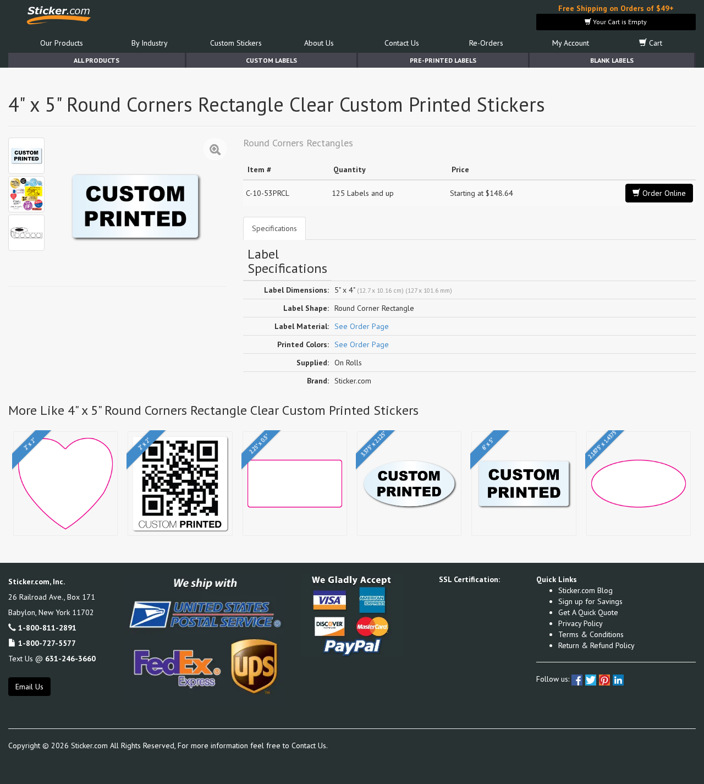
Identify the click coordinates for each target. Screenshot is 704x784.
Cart (654, 43)
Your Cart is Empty (619, 22)
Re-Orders (486, 43)
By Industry (149, 43)
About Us (319, 43)
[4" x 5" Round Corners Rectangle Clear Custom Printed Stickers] (26, 156)
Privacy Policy (580, 623)
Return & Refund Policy (596, 645)
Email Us (29, 687)
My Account (570, 43)
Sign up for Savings (590, 601)
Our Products (61, 43)
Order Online (663, 193)
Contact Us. (310, 745)
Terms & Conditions (591, 634)
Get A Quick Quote (588, 612)
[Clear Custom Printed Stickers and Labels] (26, 194)
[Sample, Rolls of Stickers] (26, 233)
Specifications (274, 228)
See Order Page (361, 326)
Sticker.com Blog (585, 590)
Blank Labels (612, 60)
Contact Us (401, 43)
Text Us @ (52, 659)
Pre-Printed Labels (443, 60)
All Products (96, 60)
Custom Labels (271, 60)
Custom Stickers (236, 43)
